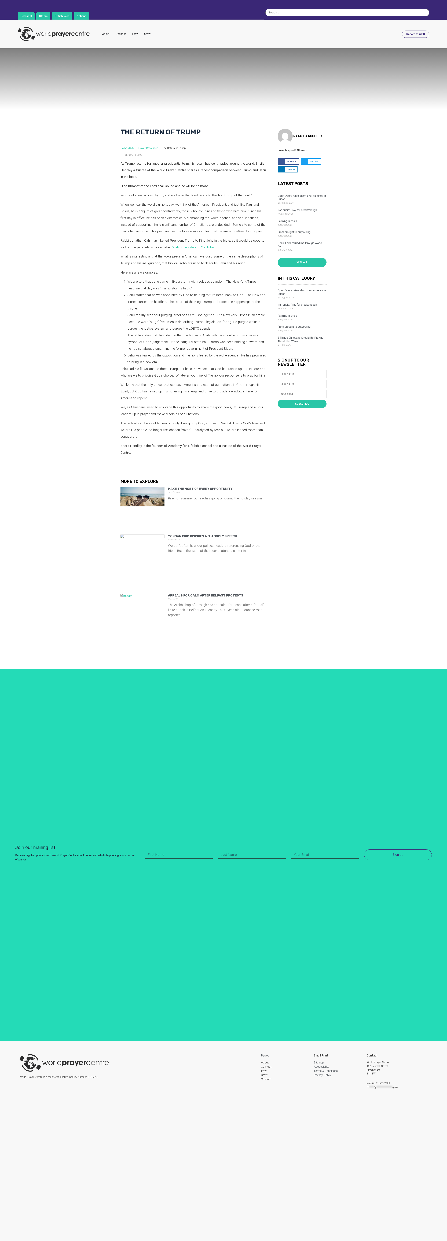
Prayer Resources (148, 147)
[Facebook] (24, 1089)
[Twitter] (40, 1089)
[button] (288, 161)
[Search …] (347, 12)
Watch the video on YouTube (193, 247)
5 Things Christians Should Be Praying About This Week (300, 339)
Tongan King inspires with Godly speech (202, 536)
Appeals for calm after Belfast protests (205, 595)
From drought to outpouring (294, 232)
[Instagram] (32, 1089)
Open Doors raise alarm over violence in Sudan (302, 197)
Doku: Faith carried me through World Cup (300, 245)
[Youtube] (49, 1089)
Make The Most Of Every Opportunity (200, 489)
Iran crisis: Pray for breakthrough (297, 210)
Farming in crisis (287, 221)
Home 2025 (127, 147)
